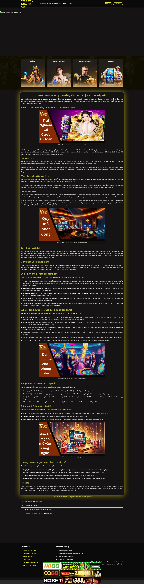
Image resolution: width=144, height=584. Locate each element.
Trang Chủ (43, 3)
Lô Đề (60, 3)
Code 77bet (55, 3)
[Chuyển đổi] (22, 501)
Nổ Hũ (64, 3)
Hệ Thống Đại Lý (28, 556)
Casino (49, 3)
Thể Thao (70, 3)
